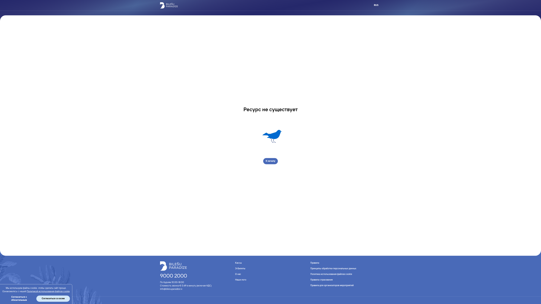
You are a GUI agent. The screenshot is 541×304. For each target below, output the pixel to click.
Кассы (238, 263)
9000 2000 (173, 276)
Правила (314, 263)
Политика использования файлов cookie (331, 274)
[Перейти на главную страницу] (169, 5)
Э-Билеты (240, 269)
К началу (270, 161)
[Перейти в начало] (173, 266)
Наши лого (240, 280)
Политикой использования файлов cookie (48, 291)
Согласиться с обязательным (19, 298)
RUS (376, 5)
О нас (238, 274)
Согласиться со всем (53, 299)
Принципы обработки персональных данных (333, 269)
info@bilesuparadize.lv (171, 289)
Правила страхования (321, 280)
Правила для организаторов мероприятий (332, 285)
